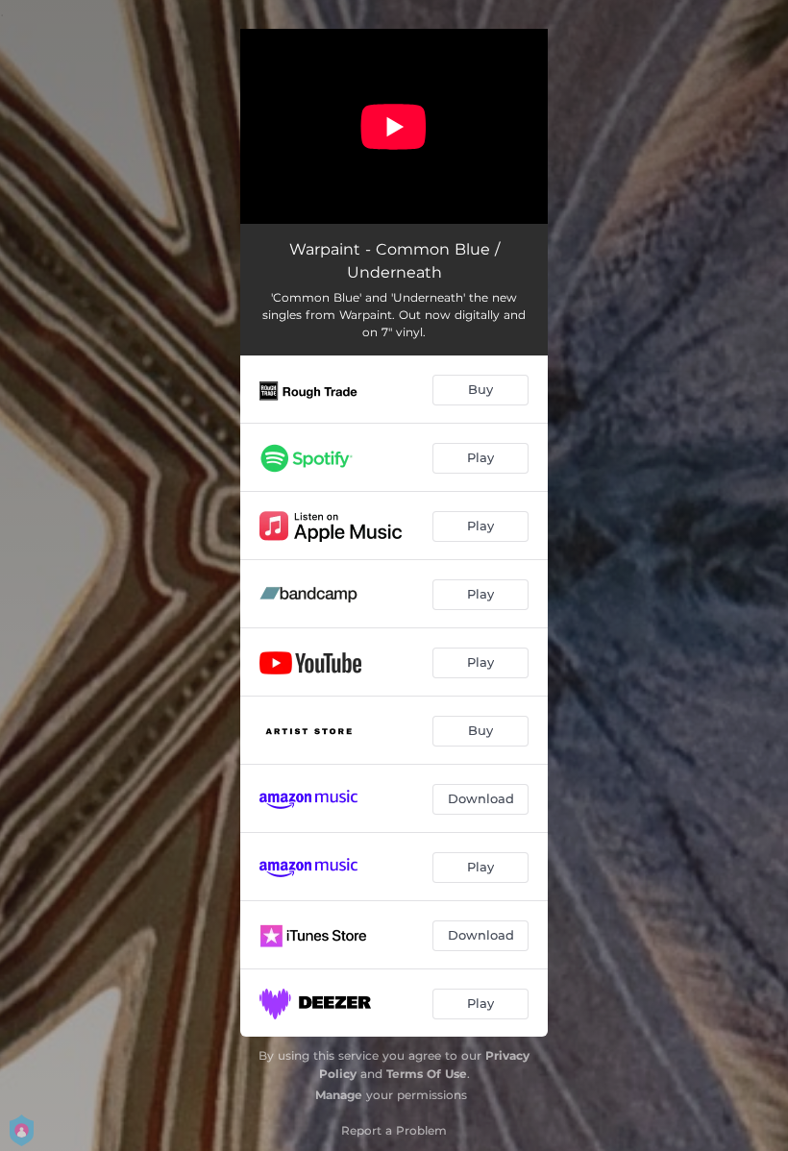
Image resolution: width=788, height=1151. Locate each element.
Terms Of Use (426, 1073)
